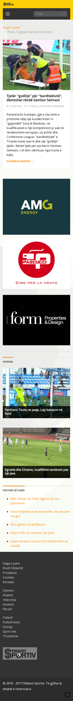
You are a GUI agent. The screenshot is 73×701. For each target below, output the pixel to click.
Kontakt (8, 582)
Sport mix (9, 631)
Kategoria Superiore (51, 106)
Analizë (8, 595)
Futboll (33, 106)
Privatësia (10, 573)
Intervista (9, 600)
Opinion (8, 590)
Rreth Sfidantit (13, 568)
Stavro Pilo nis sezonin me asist (32, 533)
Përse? (7, 609)
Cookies (8, 577)
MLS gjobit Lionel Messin (28, 524)
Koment (8, 604)
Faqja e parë (11, 27)
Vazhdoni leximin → (20, 161)
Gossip (7, 627)
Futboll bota (11, 622)
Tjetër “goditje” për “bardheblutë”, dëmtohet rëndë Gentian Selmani (34, 98)
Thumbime (10, 636)
